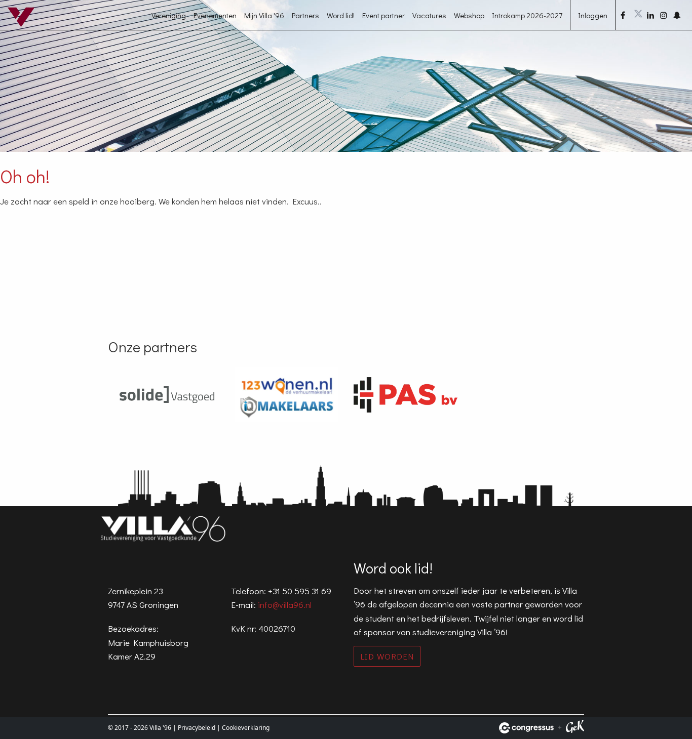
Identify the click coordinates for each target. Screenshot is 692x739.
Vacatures (429, 15)
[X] (639, 15)
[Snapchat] (678, 15)
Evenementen (215, 15)
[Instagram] (665, 15)
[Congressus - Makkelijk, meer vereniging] (526, 727)
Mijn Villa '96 (264, 15)
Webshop (469, 15)
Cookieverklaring (246, 727)
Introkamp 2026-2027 (527, 15)
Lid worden (387, 656)
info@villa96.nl (285, 604)
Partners (305, 15)
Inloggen (592, 15)
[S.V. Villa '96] (28, 27)
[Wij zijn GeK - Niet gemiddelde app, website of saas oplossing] (575, 728)
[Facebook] (626, 15)
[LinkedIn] (652, 15)
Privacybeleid (196, 727)
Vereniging (168, 15)
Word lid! (341, 15)
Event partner (383, 15)
